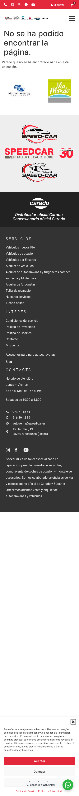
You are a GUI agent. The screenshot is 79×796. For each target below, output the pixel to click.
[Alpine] (18, 93)
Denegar (39, 771)
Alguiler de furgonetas (20, 284)
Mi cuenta (12, 345)
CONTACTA (19, 370)
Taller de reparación (19, 290)
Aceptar (39, 761)
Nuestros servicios (18, 297)
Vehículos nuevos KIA (20, 247)
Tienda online (15, 303)
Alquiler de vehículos (20, 266)
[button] (73, 722)
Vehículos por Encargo (21, 260)
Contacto (12, 339)
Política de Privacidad (50, 791)
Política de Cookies (26, 791)
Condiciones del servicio (22, 321)
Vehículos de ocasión (20, 253)
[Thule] (58, 93)
